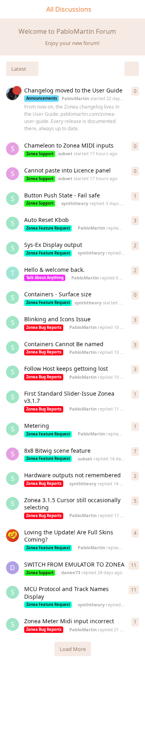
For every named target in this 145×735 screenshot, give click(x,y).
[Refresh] (131, 69)
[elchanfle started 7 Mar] (12, 535)
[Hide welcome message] (135, 30)
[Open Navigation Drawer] (8, 9)
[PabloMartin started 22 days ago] (12, 93)
